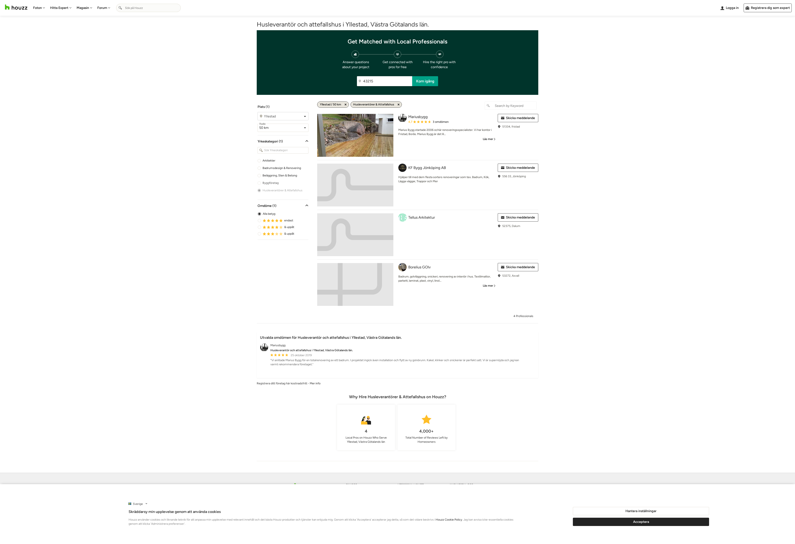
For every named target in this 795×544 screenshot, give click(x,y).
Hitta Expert (59, 8)
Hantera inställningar (640, 511)
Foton (37, 8)
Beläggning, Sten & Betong (280, 175)
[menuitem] (39, 8)
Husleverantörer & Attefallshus (282, 190)
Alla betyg (269, 214)
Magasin (83, 8)
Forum (102, 8)
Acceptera (641, 522)
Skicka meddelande (520, 118)
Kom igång (425, 81)
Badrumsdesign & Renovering (282, 168)
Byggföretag (271, 183)
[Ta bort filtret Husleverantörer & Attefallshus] (398, 104)
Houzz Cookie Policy (449, 519)
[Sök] (120, 8)
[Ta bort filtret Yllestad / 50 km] (345, 104)
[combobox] (148, 8)
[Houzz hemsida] (16, 7)
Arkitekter (269, 160)
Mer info (315, 383)
